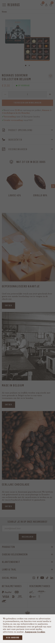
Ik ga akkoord (12, 637)
